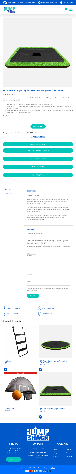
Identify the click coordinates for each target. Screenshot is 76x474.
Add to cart (38, 126)
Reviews (69, 453)
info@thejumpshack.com (13, 453)
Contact (55, 456)
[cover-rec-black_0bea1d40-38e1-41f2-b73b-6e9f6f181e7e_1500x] (38, 52)
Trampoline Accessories (18, 133)
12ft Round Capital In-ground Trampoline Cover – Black (53, 362)
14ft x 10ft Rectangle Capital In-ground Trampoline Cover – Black (52, 409)
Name (29, 274)
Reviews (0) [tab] (8, 193)
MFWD (53, 468)
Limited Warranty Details (38, 452)
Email (29, 281)
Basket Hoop (9, 408)
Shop (55, 453)
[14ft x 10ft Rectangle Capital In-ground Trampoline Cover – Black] (55, 389)
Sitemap (69, 456)
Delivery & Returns (38, 449)
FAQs (69, 449)
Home (55, 449)
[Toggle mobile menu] (71, 9)
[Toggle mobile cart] (65, 9)
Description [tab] (8, 189)
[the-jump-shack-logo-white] (38, 427)
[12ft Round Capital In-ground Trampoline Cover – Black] (55, 341)
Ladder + (8, 361)
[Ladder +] (20, 341)
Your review (31, 255)
